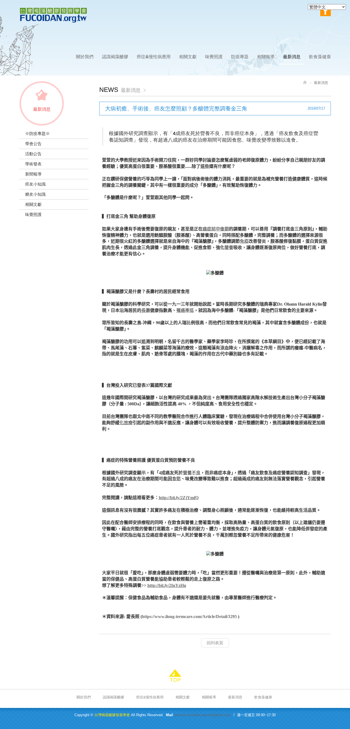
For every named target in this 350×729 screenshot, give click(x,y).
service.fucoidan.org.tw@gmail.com (202, 715)
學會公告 (33, 143)
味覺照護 (33, 214)
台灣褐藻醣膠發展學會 (53, 15)
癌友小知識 (35, 184)
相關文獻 (33, 204)
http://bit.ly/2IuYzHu (166, 585)
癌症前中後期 (216, 229)
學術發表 (33, 164)
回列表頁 (215, 642)
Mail (169, 715)
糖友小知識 (35, 194)
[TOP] (175, 676)
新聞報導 (33, 174)
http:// (164, 497)
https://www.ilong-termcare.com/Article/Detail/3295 (189, 616)
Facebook (325, 10)
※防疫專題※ (37, 133)
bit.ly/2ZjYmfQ (184, 497)
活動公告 (33, 153)
